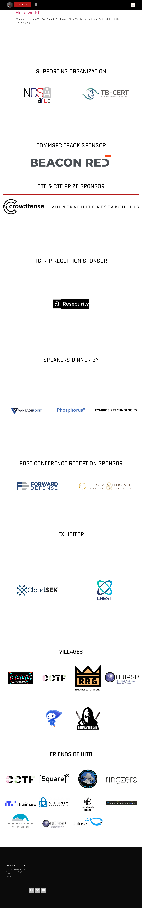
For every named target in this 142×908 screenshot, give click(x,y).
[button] (133, 5)
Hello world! (28, 12)
